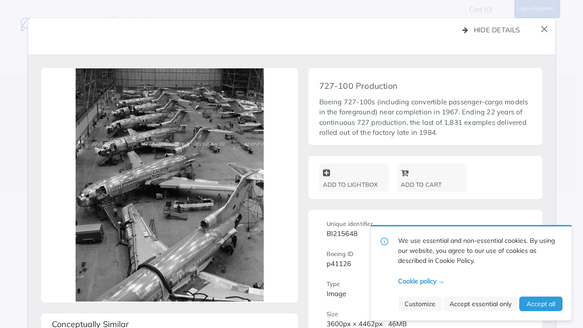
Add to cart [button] (421, 184)
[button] (544, 29)
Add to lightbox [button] (350, 184)
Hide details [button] (497, 30)
